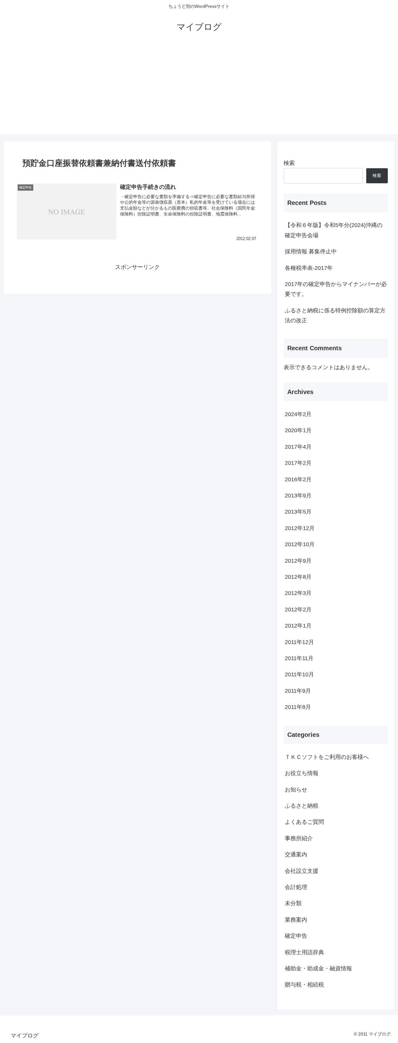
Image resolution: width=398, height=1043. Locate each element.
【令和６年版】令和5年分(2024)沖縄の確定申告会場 (333, 230)
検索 (289, 163)
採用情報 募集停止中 (311, 251)
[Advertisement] (199, 90)
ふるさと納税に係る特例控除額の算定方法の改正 (335, 315)
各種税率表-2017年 (309, 268)
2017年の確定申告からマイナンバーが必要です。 (336, 289)
